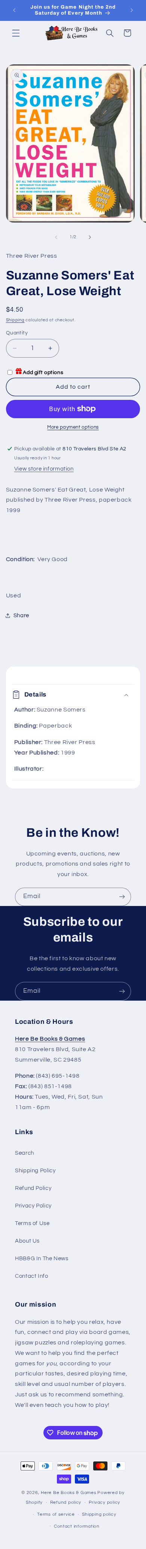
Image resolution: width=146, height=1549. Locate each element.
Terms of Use (32, 1223)
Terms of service (56, 1514)
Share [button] (21, 615)
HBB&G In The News (42, 1258)
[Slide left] (56, 237)
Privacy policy (104, 1502)
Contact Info (31, 1276)
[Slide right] (90, 237)
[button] (15, 33)
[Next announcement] (132, 10)
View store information (44, 469)
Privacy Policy (33, 1206)
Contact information (77, 1526)
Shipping (15, 320)
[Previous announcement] (14, 10)
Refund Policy (33, 1188)
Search (24, 1153)
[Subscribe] (122, 897)
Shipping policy (99, 1514)
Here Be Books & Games (68, 1493)
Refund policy (66, 1502)
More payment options (73, 427)
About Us (27, 1241)
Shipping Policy (35, 1170)
